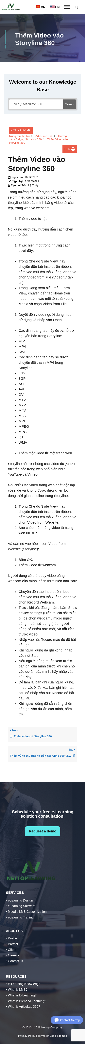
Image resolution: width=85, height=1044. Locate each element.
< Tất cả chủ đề (20, 130)
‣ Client (11, 949)
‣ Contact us (14, 961)
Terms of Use (46, 1035)
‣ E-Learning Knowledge (23, 984)
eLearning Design (20, 900)
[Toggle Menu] (67, 7)
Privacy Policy (26, 1035)
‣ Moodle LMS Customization (26, 911)
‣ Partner (12, 944)
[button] (76, 6)
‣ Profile (11, 938)
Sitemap (62, 1035)
